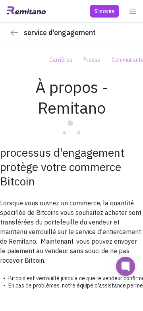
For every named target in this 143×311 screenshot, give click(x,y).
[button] (104, 11)
